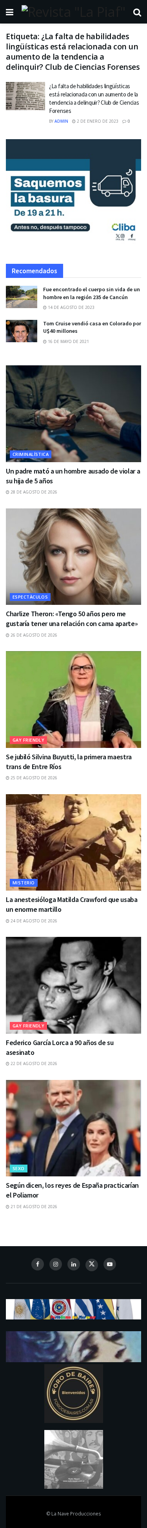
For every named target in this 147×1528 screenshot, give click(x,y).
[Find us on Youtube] (109, 1264)
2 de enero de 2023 (97, 121)
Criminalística (31, 454)
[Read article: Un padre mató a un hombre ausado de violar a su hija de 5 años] (73, 413)
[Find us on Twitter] (91, 1265)
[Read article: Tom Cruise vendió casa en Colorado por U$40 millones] (21, 331)
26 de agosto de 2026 (33, 635)
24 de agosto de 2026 (33, 921)
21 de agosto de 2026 (33, 1206)
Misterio (24, 883)
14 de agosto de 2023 (70, 307)
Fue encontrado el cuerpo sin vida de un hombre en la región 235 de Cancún (91, 293)
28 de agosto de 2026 (33, 492)
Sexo (19, 1168)
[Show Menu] (9, 12)
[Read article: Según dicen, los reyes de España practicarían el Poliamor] (73, 1128)
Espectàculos (30, 597)
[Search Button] (137, 12)
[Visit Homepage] (73, 11)
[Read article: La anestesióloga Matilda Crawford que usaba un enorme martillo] (73, 842)
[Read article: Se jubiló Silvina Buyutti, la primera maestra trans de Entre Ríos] (73, 699)
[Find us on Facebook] (37, 1264)
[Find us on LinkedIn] (73, 1264)
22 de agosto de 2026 (33, 1063)
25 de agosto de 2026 (33, 777)
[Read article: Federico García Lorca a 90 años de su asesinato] (73, 985)
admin (61, 121)
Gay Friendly (28, 740)
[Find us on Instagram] (55, 1264)
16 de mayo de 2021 (68, 341)
